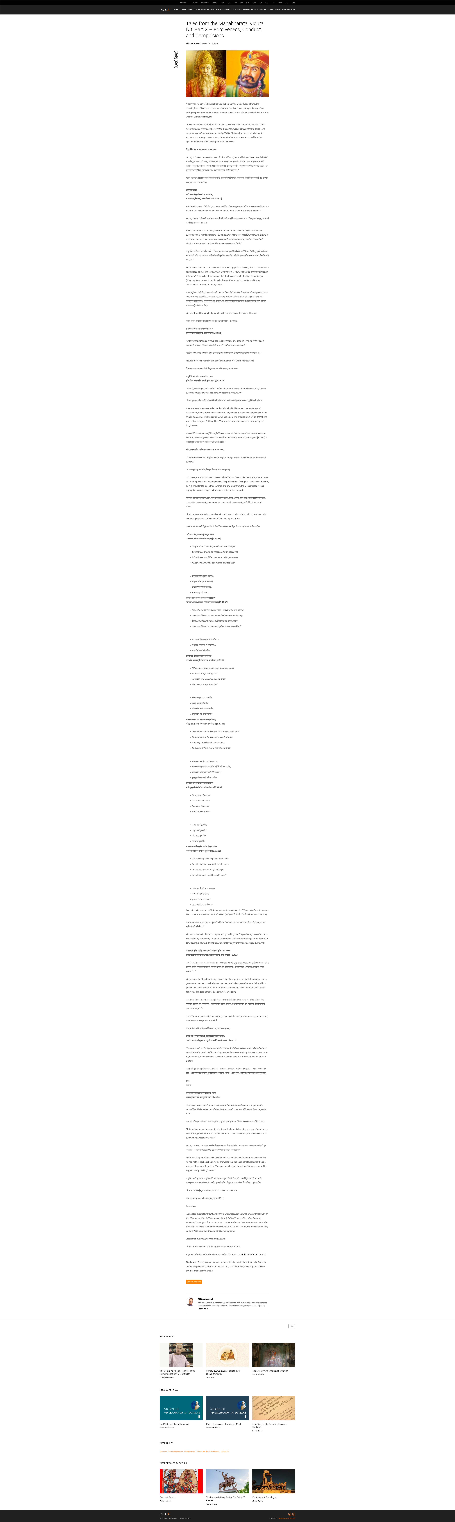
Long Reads (216, 10)
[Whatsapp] (176, 53)
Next (291, 1326)
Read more (204, 1308)
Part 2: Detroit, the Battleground (174, 1424)
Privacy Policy (185, 1518)
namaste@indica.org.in (287, 1518)
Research (237, 10)
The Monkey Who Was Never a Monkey (270, 1371)
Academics (205, 2)
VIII (257, 1254)
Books (215, 2)
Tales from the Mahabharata (207, 1452)
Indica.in (183, 2)
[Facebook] (176, 57)
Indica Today (210, 1377)
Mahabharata (189, 1452)
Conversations (202, 10)
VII (254, 1254)
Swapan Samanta (258, 1374)
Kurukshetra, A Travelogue (264, 1497)
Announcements (250, 10)
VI (251, 1254)
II (239, 1254)
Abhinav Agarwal (205, 1299)
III (242, 1254)
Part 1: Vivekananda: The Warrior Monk (223, 1424)
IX (265, 1254)
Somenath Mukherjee (167, 1428)
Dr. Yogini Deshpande (167, 1377)
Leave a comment (194, 1282)
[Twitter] (176, 62)
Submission (287, 10)
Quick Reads (188, 10)
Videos (271, 10)
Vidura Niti (225, 1452)
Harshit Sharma (257, 1431)
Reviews (262, 10)
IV (245, 1254)
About (278, 10)
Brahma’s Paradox (168, 1497)
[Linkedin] (176, 66)
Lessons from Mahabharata (171, 1452)
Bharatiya (227, 10)
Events (195, 2)
